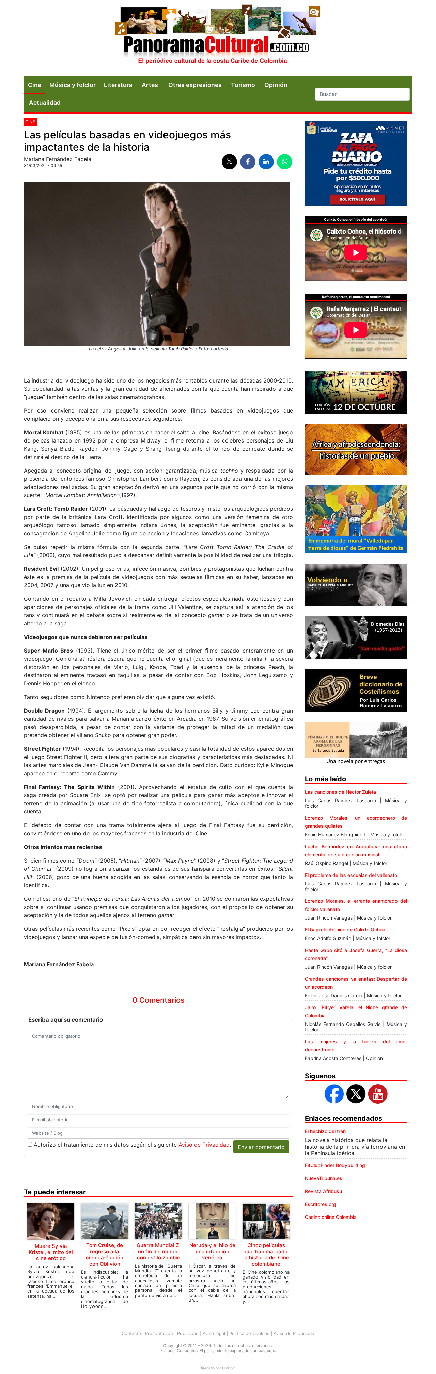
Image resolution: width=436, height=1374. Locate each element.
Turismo (243, 84)
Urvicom (229, 1368)
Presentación (159, 1333)
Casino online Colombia (331, 1217)
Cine (34, 84)
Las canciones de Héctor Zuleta (340, 792)
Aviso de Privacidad (204, 1144)
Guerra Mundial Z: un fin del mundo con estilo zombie (159, 1251)
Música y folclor (72, 84)
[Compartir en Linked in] (266, 161)
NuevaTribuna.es (323, 1178)
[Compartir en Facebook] (247, 161)
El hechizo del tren (325, 1131)
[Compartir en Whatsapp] (284, 161)
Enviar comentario (261, 1147)
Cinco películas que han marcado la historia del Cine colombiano (266, 1254)
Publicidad (188, 1333)
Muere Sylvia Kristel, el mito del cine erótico (51, 1252)
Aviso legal (214, 1333)
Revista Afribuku (323, 1191)
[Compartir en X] (229, 161)
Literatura (118, 84)
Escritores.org (320, 1204)
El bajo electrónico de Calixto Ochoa (345, 929)
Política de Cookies (249, 1333)
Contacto (131, 1333)
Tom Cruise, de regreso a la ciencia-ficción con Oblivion (104, 1254)
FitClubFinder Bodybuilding (335, 1165)
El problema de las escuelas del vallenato (351, 875)
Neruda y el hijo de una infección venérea (212, 1251)
